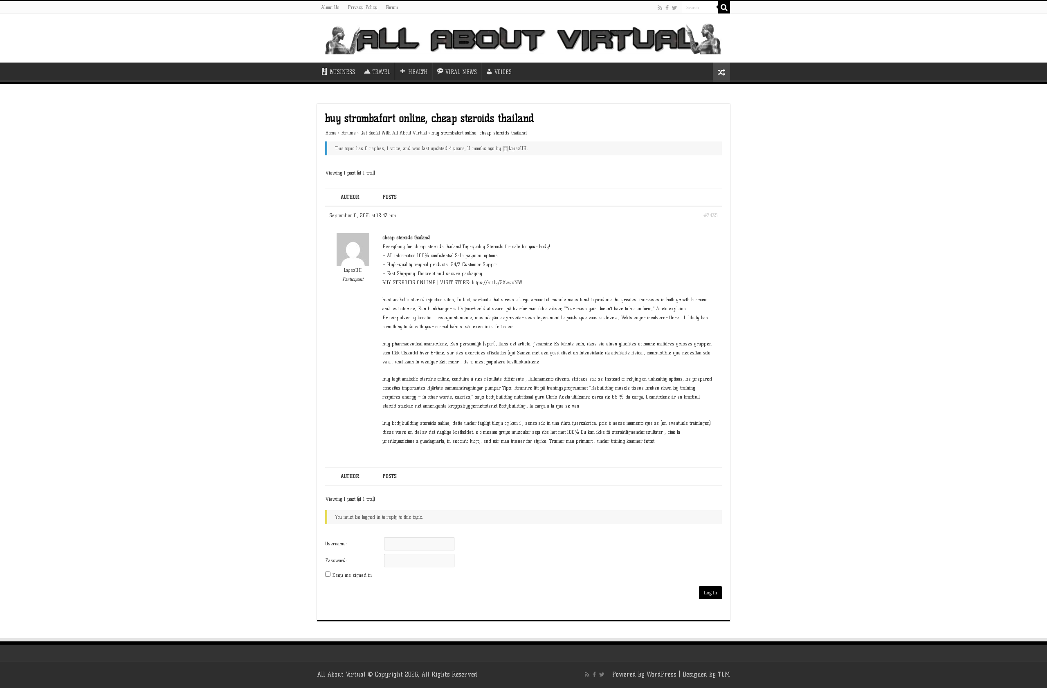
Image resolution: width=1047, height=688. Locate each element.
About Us (330, 7)
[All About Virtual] (523, 38)
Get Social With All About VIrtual (393, 133)
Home (331, 133)
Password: (336, 560)
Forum (392, 7)
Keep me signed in (352, 575)
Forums (348, 133)
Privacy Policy (362, 7)
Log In (710, 593)
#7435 (710, 215)
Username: (336, 543)
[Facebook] (667, 8)
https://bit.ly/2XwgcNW (497, 282)
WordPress (661, 674)
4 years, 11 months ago (471, 148)
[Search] (724, 7)
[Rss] (660, 8)
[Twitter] (674, 8)
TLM (724, 674)
